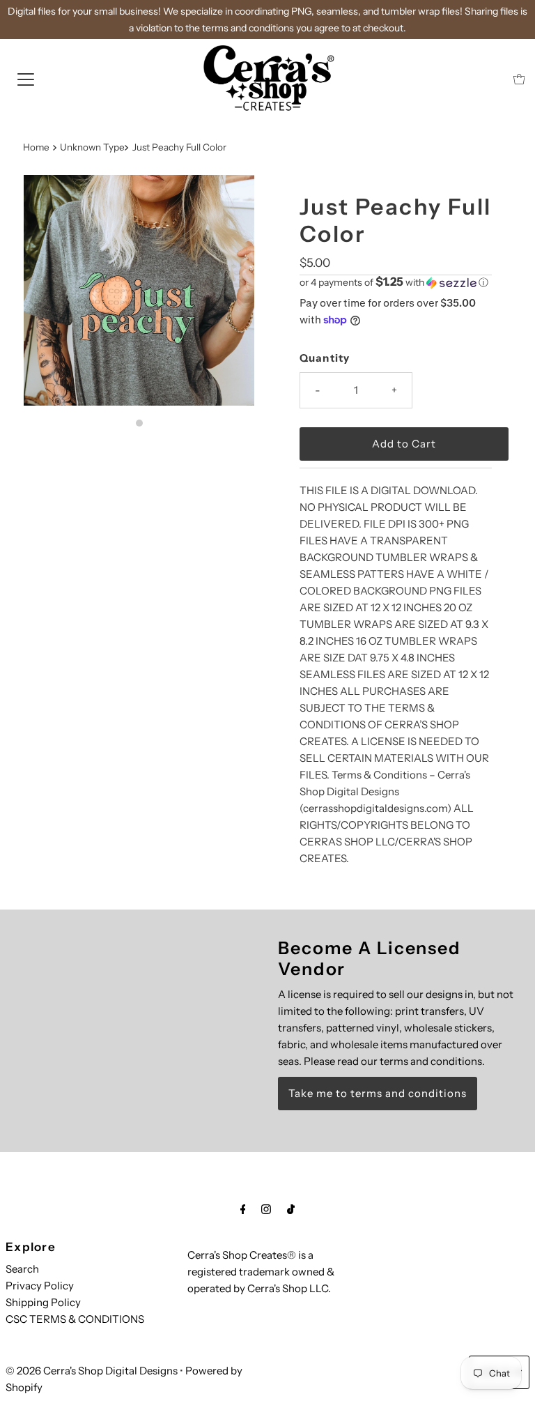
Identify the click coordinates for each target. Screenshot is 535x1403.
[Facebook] (243, 1209)
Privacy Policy (40, 1285)
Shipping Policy (43, 1302)
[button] (396, 282)
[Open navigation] (26, 78)
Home (36, 147)
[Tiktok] (291, 1209)
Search (22, 1268)
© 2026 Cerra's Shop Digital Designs (92, 1370)
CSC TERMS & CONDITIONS (75, 1319)
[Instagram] (266, 1209)
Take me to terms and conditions (377, 1093)
